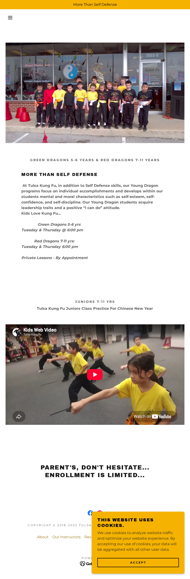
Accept (138, 562)
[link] (90, 513)
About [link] (43, 537)
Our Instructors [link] (66, 537)
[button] (9, 17)
